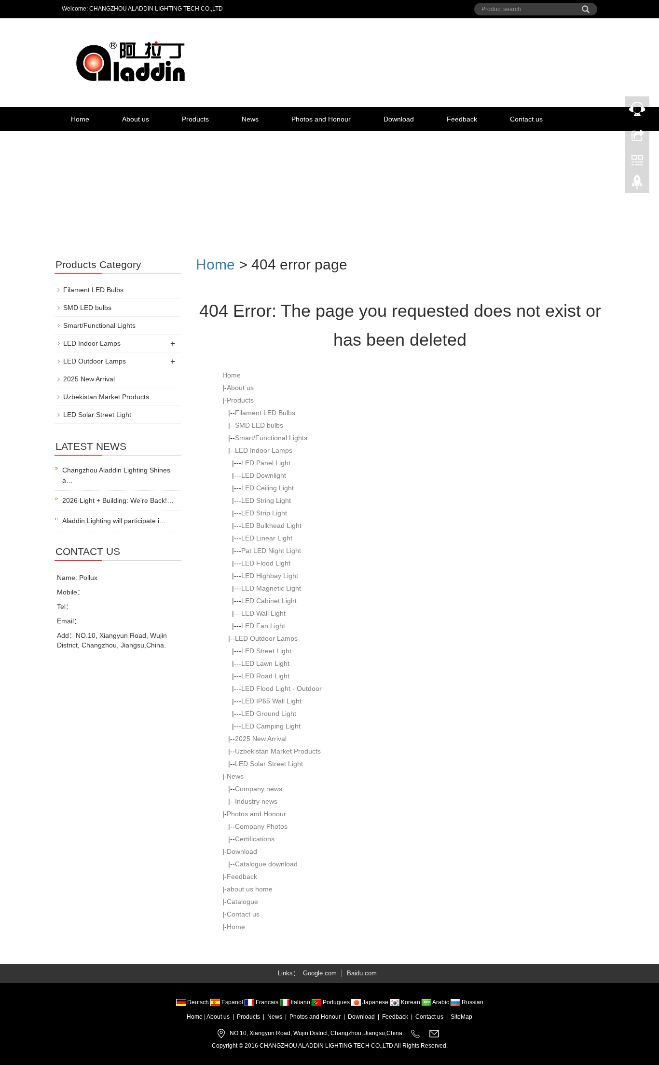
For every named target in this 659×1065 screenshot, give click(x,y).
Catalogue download (266, 864)
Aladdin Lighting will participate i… (114, 521)
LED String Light (266, 500)
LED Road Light (265, 676)
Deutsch (198, 1002)
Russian (471, 1002)
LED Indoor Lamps (263, 450)
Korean (410, 1002)
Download (399, 119)
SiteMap (461, 1016)
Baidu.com (362, 973)
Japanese (375, 1002)
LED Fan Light (263, 626)
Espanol (232, 1002)
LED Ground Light (268, 713)
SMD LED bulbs (259, 425)
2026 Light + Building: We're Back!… (118, 500)
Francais (267, 1002)
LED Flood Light (265, 563)
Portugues (336, 1002)
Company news (258, 789)
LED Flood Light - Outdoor (281, 688)
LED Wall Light (263, 613)
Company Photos (261, 826)
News (250, 119)
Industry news (256, 801)
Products (195, 119)
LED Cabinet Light (269, 601)
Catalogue (242, 901)
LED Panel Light (265, 463)
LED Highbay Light (269, 576)
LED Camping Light (271, 726)
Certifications (255, 839)
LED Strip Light (264, 513)
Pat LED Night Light (271, 550)
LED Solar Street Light (269, 764)
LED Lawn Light (265, 663)
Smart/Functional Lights (271, 438)
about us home (250, 889)
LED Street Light (266, 651)
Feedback (462, 119)
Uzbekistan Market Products (278, 751)
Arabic (441, 1002)
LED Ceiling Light (267, 488)
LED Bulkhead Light (271, 525)
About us (135, 119)
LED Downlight (263, 475)
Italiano (300, 1002)
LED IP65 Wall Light (271, 701)
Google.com (320, 973)
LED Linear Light (266, 538)
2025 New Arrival (261, 738)
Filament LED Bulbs (265, 413)
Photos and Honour (321, 119)
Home (80, 119)
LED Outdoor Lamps (266, 638)
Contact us (526, 119)
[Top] (637, 185)
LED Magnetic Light (271, 588)
